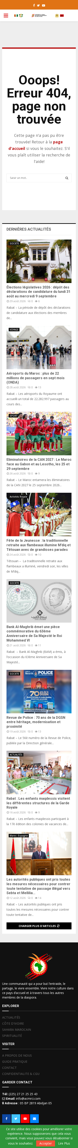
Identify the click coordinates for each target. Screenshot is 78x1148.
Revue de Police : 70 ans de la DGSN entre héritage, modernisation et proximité (35, 722)
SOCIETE (14, 243)
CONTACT (9, 1068)
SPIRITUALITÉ (12, 1036)
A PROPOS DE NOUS (17, 1056)
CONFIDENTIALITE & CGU (20, 1074)
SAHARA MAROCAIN (16, 1029)
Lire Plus (64, 1143)
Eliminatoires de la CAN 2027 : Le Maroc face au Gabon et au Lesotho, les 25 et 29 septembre (39, 464)
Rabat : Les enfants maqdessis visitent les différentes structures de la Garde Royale (38, 803)
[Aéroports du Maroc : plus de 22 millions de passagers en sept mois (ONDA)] (39, 347)
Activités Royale (18, 496)
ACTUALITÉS (16, 754)
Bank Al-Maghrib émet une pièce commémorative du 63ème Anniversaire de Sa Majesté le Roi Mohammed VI (34, 633)
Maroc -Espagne (19, 835)
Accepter (45, 1143)
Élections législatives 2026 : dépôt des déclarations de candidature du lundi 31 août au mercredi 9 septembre (38, 291)
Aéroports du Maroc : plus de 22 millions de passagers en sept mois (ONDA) (35, 378)
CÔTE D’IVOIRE (13, 1023)
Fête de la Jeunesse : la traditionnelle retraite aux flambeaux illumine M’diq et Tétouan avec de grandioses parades (38, 545)
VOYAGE (14, 329)
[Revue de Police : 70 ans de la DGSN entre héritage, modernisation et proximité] (39, 691)
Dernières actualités (28, 229)
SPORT (13, 415)
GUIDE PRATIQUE (14, 1061)
